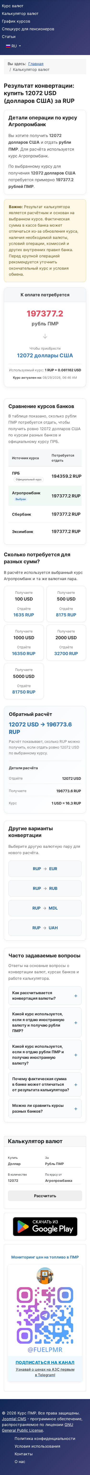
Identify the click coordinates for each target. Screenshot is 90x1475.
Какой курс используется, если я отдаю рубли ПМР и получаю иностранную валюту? (38, 1055)
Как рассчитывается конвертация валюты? (34, 995)
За (47, 1157)
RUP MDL (45, 908)
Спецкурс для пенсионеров (28, 28)
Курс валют (13, 5)
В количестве (17, 1174)
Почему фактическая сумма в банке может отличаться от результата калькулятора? (40, 1084)
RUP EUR (45, 868)
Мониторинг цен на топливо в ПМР (45, 1257)
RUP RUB (45, 888)
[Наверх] (81, 1466)
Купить (13, 1157)
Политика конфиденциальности (45, 1438)
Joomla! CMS (14, 1418)
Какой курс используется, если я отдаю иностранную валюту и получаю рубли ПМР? (38, 1022)
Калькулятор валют (20, 13)
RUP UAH (45, 927)
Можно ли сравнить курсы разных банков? (38, 1108)
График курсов (16, 21)
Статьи (9, 36)
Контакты (24, 1453)
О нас (20, 1461)
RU (14, 45)
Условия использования (37, 1446)
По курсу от (53, 1174)
